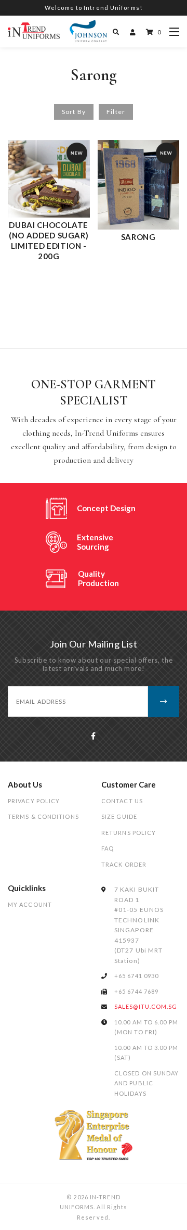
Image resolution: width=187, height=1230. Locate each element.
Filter (115, 112)
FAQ (107, 848)
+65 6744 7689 (136, 991)
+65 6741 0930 (136, 975)
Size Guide (119, 816)
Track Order (123, 864)
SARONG (138, 237)
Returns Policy (128, 832)
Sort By (74, 112)
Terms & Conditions (43, 816)
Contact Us (122, 800)
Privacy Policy (34, 800)
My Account (30, 904)
